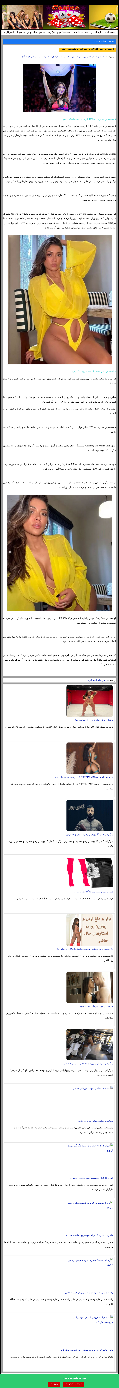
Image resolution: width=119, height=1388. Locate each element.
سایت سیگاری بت (74, 1383)
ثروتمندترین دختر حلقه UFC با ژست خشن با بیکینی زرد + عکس (87, 49)
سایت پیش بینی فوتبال (26, 32)
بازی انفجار (96, 32)
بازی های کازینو (64, 32)
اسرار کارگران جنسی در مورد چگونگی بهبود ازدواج (89, 1178)
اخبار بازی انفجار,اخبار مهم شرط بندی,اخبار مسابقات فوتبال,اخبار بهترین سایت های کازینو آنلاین (63, 57)
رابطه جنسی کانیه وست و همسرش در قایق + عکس (89, 1292)
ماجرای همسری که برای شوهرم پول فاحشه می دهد (89, 1235)
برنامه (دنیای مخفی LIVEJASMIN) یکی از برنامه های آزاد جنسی (83, 777)
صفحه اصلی (109, 32)
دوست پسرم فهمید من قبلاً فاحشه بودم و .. (93, 892)
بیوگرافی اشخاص (47, 32)
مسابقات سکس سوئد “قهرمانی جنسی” (95, 1121)
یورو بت (54, 1383)
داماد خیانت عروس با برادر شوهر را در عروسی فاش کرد (87, 1350)
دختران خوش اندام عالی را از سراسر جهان (93, 720)
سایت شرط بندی (81, 32)
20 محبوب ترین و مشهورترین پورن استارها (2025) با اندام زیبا (85, 949)
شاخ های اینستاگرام (96, 680)
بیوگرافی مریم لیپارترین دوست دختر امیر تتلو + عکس (88, 1063)
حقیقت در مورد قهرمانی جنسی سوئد (96, 1006)
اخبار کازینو (9, 32)
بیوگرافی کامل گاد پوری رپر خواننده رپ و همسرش (89, 834)
